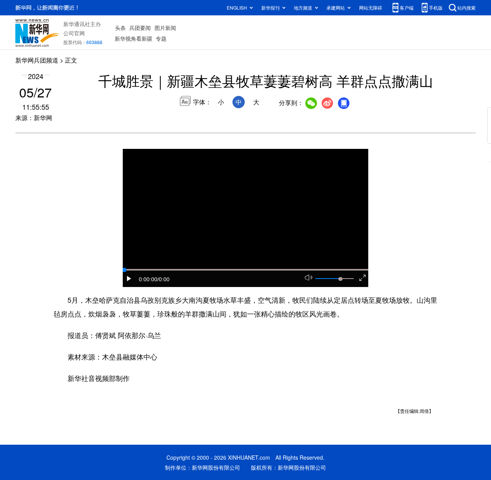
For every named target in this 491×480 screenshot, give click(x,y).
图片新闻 (165, 27)
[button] (129, 278)
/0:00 (163, 279)
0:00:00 (148, 279)
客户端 (407, 7)
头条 (120, 27)
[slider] (340, 279)
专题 (161, 38)
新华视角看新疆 (133, 38)
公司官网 (74, 33)
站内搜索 (466, 7)
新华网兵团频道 (36, 60)
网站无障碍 (370, 7)
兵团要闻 (140, 27)
